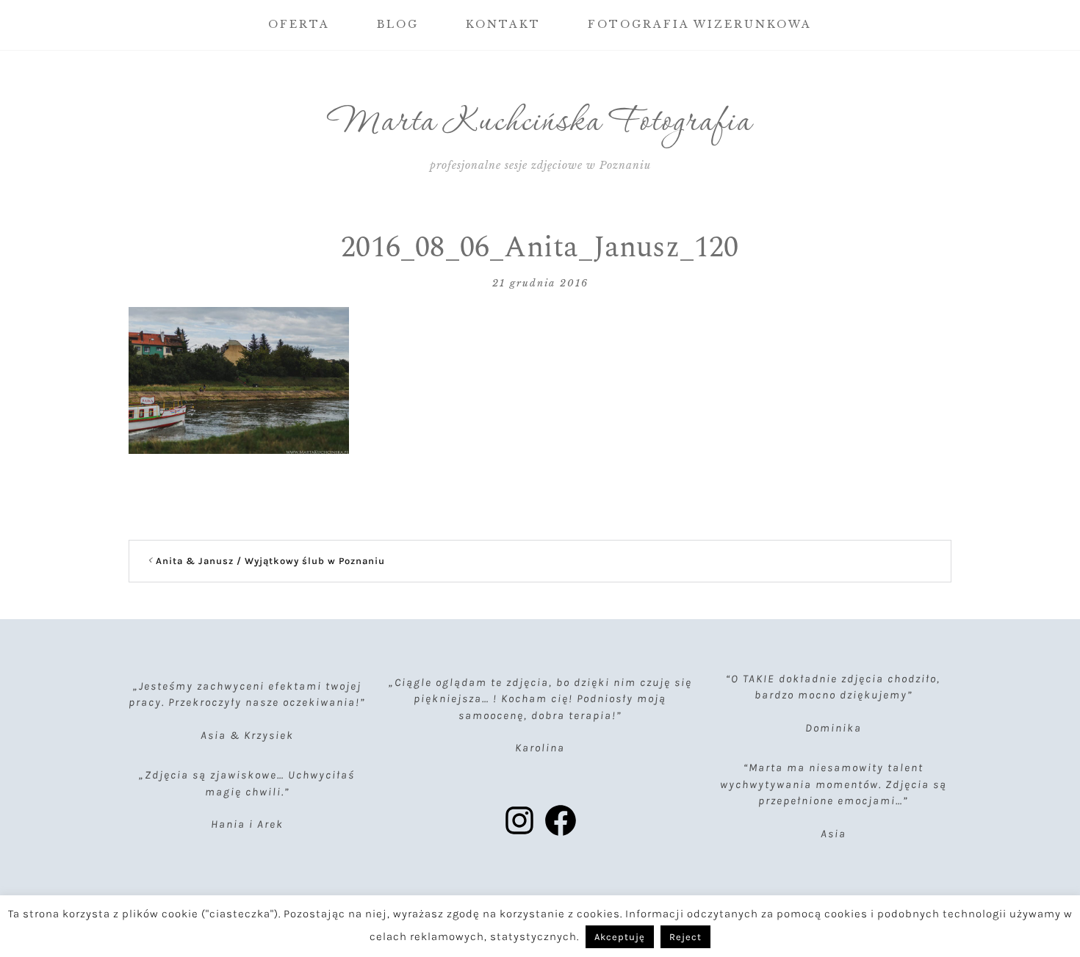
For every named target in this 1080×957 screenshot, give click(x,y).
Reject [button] (685, 936)
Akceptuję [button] (619, 936)
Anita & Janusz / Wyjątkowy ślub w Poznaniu (270, 560)
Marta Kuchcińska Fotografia (540, 122)
